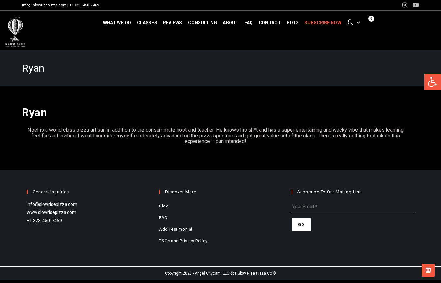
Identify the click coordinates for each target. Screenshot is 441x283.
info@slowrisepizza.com (44, 5)
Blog (164, 206)
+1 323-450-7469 (84, 5)
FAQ (163, 217)
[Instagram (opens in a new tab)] (405, 5)
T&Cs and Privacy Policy (183, 240)
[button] (432, 82)
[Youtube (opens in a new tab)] (414, 5)
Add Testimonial (175, 229)
